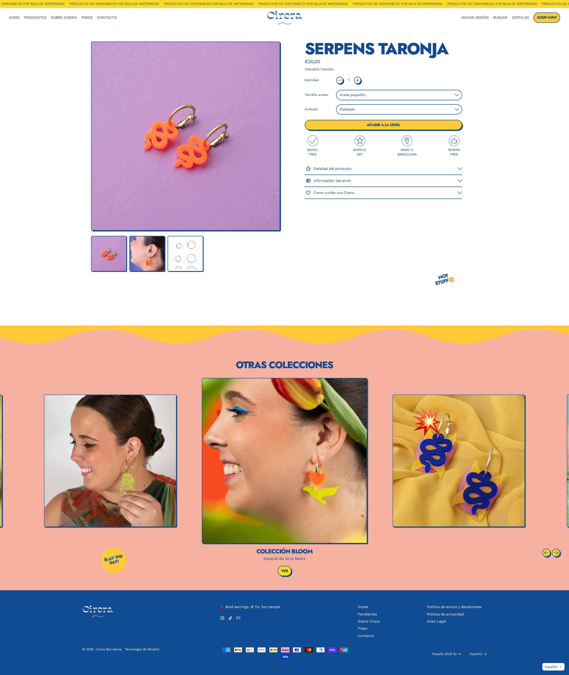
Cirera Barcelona (108, 649)
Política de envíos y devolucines (454, 607)
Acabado (311, 109)
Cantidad (312, 80)
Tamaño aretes (316, 94)
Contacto (107, 17)
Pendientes (35, 17)
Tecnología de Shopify (142, 649)
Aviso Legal (436, 621)
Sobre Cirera (64, 17)
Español (476, 654)
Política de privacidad (445, 614)
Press (87, 17)
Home (14, 17)
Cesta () (520, 18)
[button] (500, 17)
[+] (357, 80)
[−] (339, 80)
